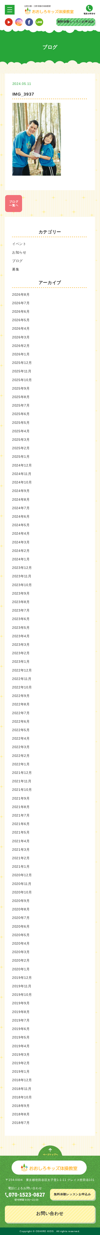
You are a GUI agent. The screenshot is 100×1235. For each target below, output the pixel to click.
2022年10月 (22, 687)
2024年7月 (21, 508)
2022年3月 (21, 747)
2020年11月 (22, 884)
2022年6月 (21, 721)
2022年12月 (22, 670)
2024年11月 (22, 474)
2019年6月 (21, 1029)
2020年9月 (21, 901)
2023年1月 (21, 661)
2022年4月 (21, 738)
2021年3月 (21, 849)
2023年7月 (21, 610)
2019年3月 (21, 1054)
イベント (19, 244)
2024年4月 (21, 533)
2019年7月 (21, 1020)
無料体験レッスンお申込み (75, 21)
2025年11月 (22, 371)
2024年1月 (21, 559)
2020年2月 (21, 960)
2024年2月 (21, 551)
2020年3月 (21, 952)
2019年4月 (21, 1046)
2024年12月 (22, 465)
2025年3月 (21, 440)
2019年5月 (21, 1037)
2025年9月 (21, 388)
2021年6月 (21, 824)
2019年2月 (21, 1063)
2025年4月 (21, 431)
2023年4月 (21, 636)
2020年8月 (21, 909)
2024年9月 (21, 491)
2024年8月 (21, 499)
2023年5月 (21, 628)
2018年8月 (21, 1114)
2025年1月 (21, 456)
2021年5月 (21, 832)
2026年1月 (21, 354)
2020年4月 (21, 943)
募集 (15, 269)
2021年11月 (22, 781)
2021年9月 (21, 798)
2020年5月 (21, 935)
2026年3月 (21, 337)
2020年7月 (21, 918)
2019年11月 (22, 986)
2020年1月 (21, 969)
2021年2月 (21, 858)
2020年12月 (22, 875)
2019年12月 (22, 978)
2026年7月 (21, 303)
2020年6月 (21, 926)
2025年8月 (21, 397)
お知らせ (19, 252)
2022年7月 (21, 713)
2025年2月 (21, 448)
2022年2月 (21, 756)
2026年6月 (21, 311)
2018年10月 (22, 1097)
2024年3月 (21, 542)
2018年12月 (22, 1080)
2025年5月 (21, 423)
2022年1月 (21, 764)
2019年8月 (21, 1012)
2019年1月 (21, 1071)
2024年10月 (22, 482)
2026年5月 (21, 320)
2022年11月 (22, 679)
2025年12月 (22, 363)
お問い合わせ (49, 1213)
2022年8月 (21, 704)
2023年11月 (22, 576)
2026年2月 (21, 346)
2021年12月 (22, 773)
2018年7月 (21, 1123)
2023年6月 (21, 619)
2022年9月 (21, 696)
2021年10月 (22, 790)
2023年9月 (21, 593)
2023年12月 (22, 568)
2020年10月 (22, 892)
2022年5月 (21, 730)
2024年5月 (21, 525)
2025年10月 (22, 380)
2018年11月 (22, 1089)
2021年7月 (21, 815)
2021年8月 (21, 807)
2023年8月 (21, 602)
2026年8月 (21, 294)
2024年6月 (21, 516)
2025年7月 (21, 405)
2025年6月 (21, 414)
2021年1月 (21, 866)
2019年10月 (22, 995)
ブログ (17, 261)
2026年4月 (21, 328)
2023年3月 (21, 644)
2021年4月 (21, 841)
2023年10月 (22, 585)
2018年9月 (21, 1106)
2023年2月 (21, 653)
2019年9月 (21, 1003)
